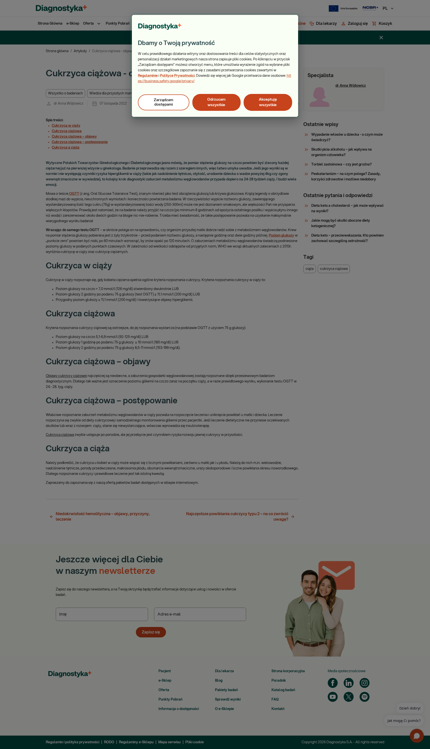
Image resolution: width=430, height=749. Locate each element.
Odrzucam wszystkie (216, 102)
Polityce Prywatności (177, 76)
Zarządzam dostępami (163, 102)
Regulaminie (148, 76)
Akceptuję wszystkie (268, 102)
